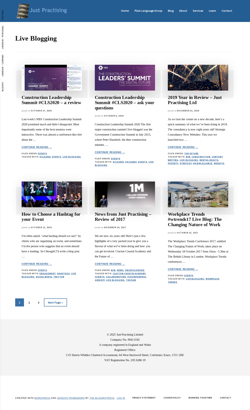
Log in (121, 398)
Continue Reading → (37, 147)
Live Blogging (72, 156)
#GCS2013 (131, 161)
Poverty (173, 163)
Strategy (186, 163)
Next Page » (55, 303)
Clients (100, 276)
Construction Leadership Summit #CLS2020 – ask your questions (124, 103)
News (120, 270)
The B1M (131, 280)
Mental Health (208, 160)
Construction (201, 156)
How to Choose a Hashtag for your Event (51, 216)
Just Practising (42, 11)
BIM (188, 156)
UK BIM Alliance (202, 163)
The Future (191, 153)
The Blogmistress (101, 398)
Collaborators (116, 276)
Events (42, 153)
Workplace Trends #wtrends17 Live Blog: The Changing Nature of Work (195, 219)
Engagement (48, 273)
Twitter (58, 276)
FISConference (136, 276)
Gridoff (100, 280)
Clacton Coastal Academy (129, 273)
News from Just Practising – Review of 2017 (123, 216)
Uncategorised (135, 270)
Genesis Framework (71, 398)
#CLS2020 (45, 156)
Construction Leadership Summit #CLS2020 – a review (51, 100)
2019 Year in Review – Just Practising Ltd (195, 100)
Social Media (44, 276)
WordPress (42, 398)
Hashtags (63, 273)
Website (219, 163)
